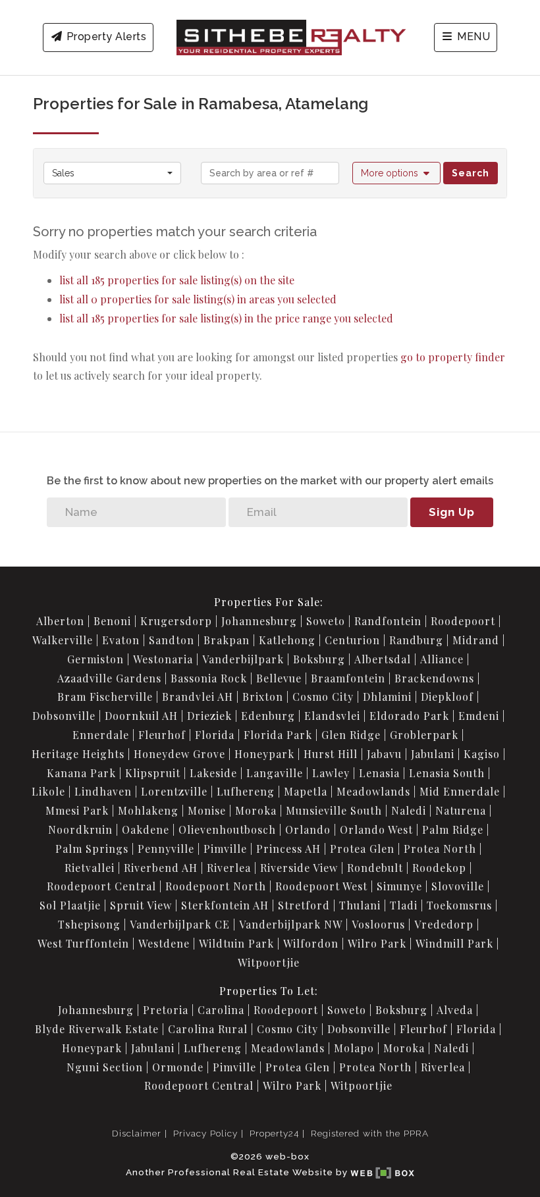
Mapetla (305, 791)
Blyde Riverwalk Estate (97, 1029)
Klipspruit (152, 773)
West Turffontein (83, 943)
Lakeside (213, 773)
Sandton (171, 640)
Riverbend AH (161, 868)
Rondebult (375, 868)
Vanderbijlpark (243, 659)
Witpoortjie (269, 962)
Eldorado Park (409, 716)
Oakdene (145, 829)
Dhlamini (387, 696)
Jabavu (384, 754)
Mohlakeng (148, 810)
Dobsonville (63, 716)
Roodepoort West (321, 886)
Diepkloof (447, 696)
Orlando (308, 829)
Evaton (121, 640)
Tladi (404, 905)
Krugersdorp (176, 621)
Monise (207, 810)
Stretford (304, 905)
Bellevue (279, 678)
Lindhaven (103, 791)
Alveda (455, 1010)
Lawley (331, 773)
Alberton (60, 621)
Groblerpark (424, 735)
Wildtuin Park (236, 943)
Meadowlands (373, 791)
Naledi (408, 810)
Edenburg (268, 716)
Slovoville (457, 886)
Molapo (354, 1048)
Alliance (442, 659)
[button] (396, 173)
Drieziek (209, 716)
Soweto (325, 621)
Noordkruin (80, 829)
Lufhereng (246, 791)
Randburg (416, 640)
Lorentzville (174, 791)
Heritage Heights (78, 754)
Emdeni (478, 716)
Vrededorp (443, 924)
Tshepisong (89, 924)
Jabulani (432, 754)
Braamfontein (348, 678)
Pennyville (166, 848)
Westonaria (163, 659)
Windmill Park (454, 943)
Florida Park (278, 735)
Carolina (221, 1010)
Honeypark (264, 754)
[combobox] (112, 173)
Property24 (274, 1133)
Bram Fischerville (105, 696)
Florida (214, 735)
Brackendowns (434, 678)
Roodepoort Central (101, 886)
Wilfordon (310, 943)
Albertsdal (382, 659)
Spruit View (141, 905)
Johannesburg (259, 621)
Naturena (460, 810)
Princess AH (288, 848)
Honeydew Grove (179, 754)
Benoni (112, 621)
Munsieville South (334, 810)
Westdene (164, 943)
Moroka (256, 810)
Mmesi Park (77, 810)
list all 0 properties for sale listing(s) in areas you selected (198, 299)
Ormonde (177, 1067)
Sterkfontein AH (225, 905)
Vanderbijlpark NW (290, 924)
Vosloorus (378, 924)
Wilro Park (377, 943)
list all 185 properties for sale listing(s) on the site (176, 280)
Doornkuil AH (141, 716)
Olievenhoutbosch (227, 829)
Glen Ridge (351, 735)
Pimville (225, 848)
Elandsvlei (332, 716)
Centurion (352, 640)
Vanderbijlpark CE (180, 924)
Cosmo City (323, 696)
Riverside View (299, 868)
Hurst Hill (331, 754)
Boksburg (319, 659)
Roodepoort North (215, 886)
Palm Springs (91, 848)
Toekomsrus (459, 905)
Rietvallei (90, 868)
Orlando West (376, 829)
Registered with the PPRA (370, 1133)
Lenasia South (447, 773)
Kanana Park (81, 773)
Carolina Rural (208, 1029)
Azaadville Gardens (109, 678)
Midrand (475, 640)
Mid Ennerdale (459, 791)
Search (470, 173)
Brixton (262, 696)
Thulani (360, 905)
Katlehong (287, 640)
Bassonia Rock (209, 678)
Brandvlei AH (197, 696)
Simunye (399, 886)
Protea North (440, 848)
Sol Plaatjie (70, 905)
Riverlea (229, 868)
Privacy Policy (205, 1133)
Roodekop (439, 868)
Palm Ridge (452, 829)
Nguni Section (105, 1067)
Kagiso (482, 754)
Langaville (274, 773)
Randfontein (387, 621)
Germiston (95, 659)
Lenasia (379, 773)
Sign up (452, 512)
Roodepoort (463, 621)
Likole (48, 791)
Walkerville (62, 640)
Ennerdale (100, 735)
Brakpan (226, 640)
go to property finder (452, 357)
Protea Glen (362, 848)
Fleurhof (162, 735)
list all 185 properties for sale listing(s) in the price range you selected (226, 318)
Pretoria (165, 1010)
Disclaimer (136, 1133)
